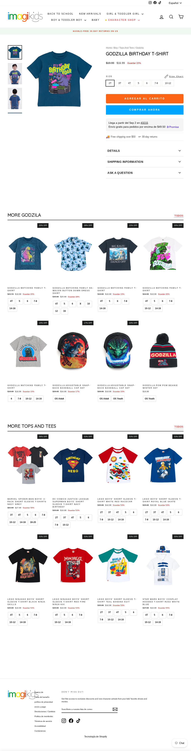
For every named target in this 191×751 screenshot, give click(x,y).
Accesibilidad (40, 726)
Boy (116, 48)
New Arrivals (90, 14)
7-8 (156, 83)
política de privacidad (44, 702)
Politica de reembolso (44, 716)
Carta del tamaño (42, 697)
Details (113, 150)
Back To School (61, 14)
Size (145, 76)
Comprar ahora (144, 109)
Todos (179, 215)
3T (119, 83)
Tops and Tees (126, 48)
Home (109, 48)
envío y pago (40, 707)
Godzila (140, 48)
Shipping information (125, 161)
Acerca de (39, 692)
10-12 (168, 83)
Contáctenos (40, 731)
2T (110, 83)
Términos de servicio (43, 721)
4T (129, 83)
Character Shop (121, 20)
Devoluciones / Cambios (45, 711)
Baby (96, 20)
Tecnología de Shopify (95, 736)
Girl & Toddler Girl (124, 14)
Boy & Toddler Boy (67, 20)
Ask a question (120, 172)
